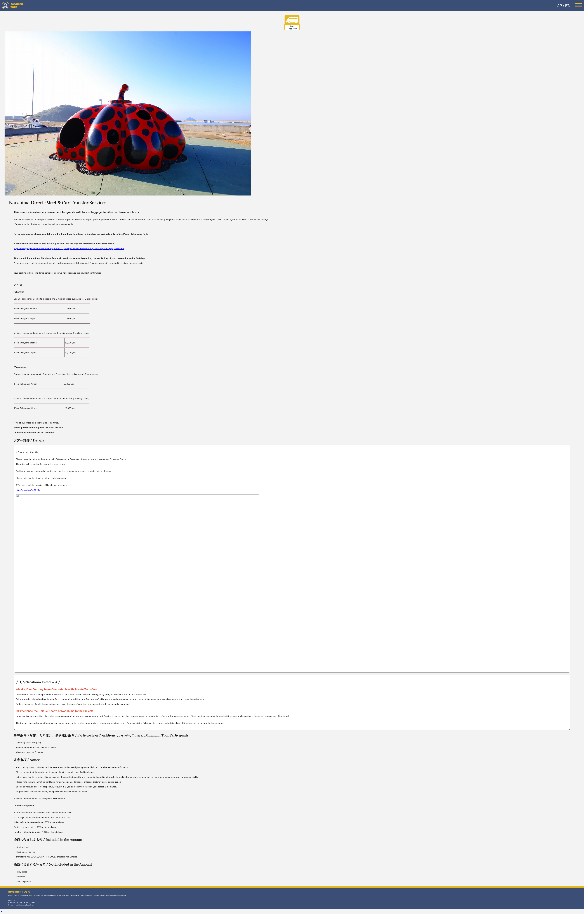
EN (568, 5)
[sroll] (1, 911)
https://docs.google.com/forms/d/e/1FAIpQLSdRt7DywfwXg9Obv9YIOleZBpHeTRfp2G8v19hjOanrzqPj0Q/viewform (69, 248)
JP (559, 5)
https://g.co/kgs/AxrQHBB (28, 490)
